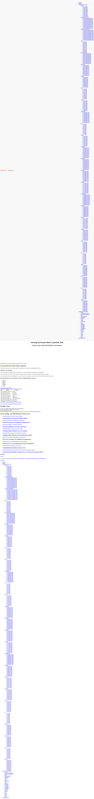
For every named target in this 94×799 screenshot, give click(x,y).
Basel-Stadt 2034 (86, 74)
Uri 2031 (84, 259)
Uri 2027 (84, 255)
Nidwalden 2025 (86, 159)
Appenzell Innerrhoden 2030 (88, 23)
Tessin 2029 (85, 245)
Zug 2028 (8, 751)
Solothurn (82, 205)
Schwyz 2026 (85, 219)
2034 (19, 388)
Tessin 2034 (85, 250)
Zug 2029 (84, 292)
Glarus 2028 (85, 103)
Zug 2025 (8, 748)
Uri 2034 (84, 262)
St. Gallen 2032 (9, 649)
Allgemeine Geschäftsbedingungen (32, 458)
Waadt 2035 (85, 275)
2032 (15, 388)
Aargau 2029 (85, 10)
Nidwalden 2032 (86, 166)
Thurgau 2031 (85, 236)
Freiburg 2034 (9, 545)
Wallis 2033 (85, 285)
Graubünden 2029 (86, 116)
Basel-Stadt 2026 (86, 66)
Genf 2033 (85, 96)
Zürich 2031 (85, 306)
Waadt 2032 (85, 272)
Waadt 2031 (85, 271)
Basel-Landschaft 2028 (87, 56)
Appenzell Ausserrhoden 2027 (88, 32)
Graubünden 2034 (86, 121)
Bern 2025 (85, 41)
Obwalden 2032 (86, 178)
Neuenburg (83, 146)
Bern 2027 (85, 43)
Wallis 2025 (85, 277)
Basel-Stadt (83, 64)
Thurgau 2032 (85, 237)
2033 (17, 388)
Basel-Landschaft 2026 (87, 54)
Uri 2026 (84, 254)
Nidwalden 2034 (86, 168)
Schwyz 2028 (85, 221)
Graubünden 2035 (86, 122)
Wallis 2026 (85, 278)
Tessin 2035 (85, 251)
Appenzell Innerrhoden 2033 (88, 26)
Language (9, 170)
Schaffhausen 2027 (86, 196)
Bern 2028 (85, 44)
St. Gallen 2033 (86, 190)
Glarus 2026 (85, 101)
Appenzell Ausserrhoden (85, 29)
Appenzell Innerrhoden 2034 (88, 27)
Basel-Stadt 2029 (86, 69)
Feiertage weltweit (82, 338)
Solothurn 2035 (85, 216)
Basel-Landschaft (84, 52)
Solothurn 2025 (85, 206)
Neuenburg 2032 (86, 154)
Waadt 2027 (85, 267)
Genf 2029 (85, 92)
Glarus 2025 (85, 100)
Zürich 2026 (85, 301)
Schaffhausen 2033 (86, 202)
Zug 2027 (8, 750)
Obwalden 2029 (86, 175)
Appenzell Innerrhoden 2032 (88, 25)
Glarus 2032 (85, 107)
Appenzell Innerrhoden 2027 (88, 20)
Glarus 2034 (85, 109)
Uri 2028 (84, 256)
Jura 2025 (84, 124)
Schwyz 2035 (85, 228)
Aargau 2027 (85, 8)
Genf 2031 (85, 94)
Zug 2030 (84, 293)
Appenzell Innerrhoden (85, 17)
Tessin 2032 (85, 248)
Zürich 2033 (85, 308)
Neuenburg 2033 (86, 155)
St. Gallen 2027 (86, 185)
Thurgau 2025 (85, 230)
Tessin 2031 (85, 247)
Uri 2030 (84, 258)
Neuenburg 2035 (86, 157)
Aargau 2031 (85, 12)
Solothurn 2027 (85, 208)
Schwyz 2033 (85, 226)
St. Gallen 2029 (9, 646)
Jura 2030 (84, 129)
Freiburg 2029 (85, 81)
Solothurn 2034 (85, 215)
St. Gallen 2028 (86, 186)
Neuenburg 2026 (86, 148)
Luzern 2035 (85, 145)
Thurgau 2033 (9, 697)
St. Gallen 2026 (86, 184)
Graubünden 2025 (86, 112)
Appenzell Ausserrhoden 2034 (88, 38)
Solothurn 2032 (85, 213)
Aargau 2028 (85, 9)
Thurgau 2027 (85, 232)
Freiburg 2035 (9, 546)
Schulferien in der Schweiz (83, 311)
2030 (11, 388)
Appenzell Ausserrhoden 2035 (88, 39)
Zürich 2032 (85, 307)
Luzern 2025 (9, 595)
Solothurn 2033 (85, 214)
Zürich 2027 (85, 302)
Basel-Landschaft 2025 (87, 53)
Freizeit (80, 3)
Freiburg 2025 (85, 77)
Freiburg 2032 (85, 84)
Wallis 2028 (85, 280)
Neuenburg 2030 (86, 152)
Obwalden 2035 (86, 181)
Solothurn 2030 (85, 211)
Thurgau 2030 (85, 235)
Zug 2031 (84, 294)
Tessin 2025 (85, 241)
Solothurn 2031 (85, 212)
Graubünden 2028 (86, 115)
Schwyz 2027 (85, 220)
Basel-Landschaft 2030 (87, 58)
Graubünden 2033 (86, 120)
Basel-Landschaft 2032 (87, 60)
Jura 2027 (84, 126)
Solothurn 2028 (85, 209)
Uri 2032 (84, 260)
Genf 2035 (85, 98)
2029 (9, 388)
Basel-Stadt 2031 (86, 71)
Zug (81, 288)
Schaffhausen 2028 (86, 197)
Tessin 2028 (85, 244)
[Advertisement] (47, 355)
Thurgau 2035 (9, 699)
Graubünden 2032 (86, 119)
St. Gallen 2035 (86, 192)
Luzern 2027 (9, 597)
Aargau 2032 (85, 13)
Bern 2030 (85, 46)
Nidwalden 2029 (86, 163)
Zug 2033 (84, 296)
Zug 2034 (84, 297)
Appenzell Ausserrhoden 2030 (12, 494)
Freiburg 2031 (85, 83)
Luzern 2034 (85, 144)
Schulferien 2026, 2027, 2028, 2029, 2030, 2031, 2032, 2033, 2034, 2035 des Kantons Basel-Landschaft (22, 411)
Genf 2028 (85, 91)
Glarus (82, 99)
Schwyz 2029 (85, 222)
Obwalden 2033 (86, 179)
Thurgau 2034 (9, 698)
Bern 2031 (85, 47)
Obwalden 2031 (86, 177)
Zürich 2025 (85, 300)
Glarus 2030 (85, 105)
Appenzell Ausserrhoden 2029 (12, 493)
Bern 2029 (85, 45)
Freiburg (82, 76)
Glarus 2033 (85, 108)
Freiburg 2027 (85, 79)
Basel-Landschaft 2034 (87, 62)
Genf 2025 (85, 88)
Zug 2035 (84, 298)
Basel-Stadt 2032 (86, 72)
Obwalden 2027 (86, 173)
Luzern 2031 (85, 141)
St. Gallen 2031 (9, 648)
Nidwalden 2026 (86, 160)
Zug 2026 (8, 749)
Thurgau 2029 (85, 234)
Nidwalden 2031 (86, 165)
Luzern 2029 (85, 139)
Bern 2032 (85, 48)
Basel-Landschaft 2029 (87, 57)
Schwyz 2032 (85, 225)
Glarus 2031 (85, 106)
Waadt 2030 (85, 270)
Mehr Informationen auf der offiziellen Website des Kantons (10, 403)
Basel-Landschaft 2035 (87, 63)
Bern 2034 (85, 50)
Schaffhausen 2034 (86, 203)
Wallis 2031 (85, 283)
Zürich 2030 (85, 305)
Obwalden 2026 (86, 172)
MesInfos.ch (2, 454)
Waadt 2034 (85, 274)
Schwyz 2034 (85, 227)
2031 (13, 388)
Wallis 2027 (85, 279)
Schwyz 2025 (85, 218)
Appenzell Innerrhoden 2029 (88, 22)
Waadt (82, 264)
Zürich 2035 (85, 310)
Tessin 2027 (85, 243)
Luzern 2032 (85, 142)
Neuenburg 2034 (86, 156)
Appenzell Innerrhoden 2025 (88, 18)
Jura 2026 (84, 125)
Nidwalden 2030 (86, 164)
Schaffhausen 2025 (86, 194)
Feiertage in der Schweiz (83, 4)
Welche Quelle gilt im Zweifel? (6, 410)
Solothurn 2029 (85, 210)
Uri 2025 (84, 253)
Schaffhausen (83, 193)
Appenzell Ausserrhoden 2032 (12, 496)
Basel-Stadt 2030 (86, 70)
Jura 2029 (84, 128)
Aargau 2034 (85, 15)
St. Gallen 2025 (86, 183)
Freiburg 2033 (9, 544)
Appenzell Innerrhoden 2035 (88, 28)
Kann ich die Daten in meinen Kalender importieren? (10, 409)
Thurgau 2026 (85, 231)
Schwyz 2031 (85, 224)
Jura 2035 (84, 134)
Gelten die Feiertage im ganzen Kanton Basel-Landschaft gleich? (12, 408)
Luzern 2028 (9, 598)
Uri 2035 (84, 263)
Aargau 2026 (85, 7)
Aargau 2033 (85, 14)
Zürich (82, 299)
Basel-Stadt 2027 (86, 67)
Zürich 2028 (85, 303)
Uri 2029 (84, 257)
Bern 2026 (85, 42)
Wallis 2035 (85, 287)
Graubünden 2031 (86, 118)
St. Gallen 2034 (86, 191)
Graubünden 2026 (86, 113)
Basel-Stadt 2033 (86, 73)
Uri (81, 252)
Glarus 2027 (85, 102)
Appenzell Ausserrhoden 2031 (12, 495)
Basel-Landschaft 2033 (87, 61)
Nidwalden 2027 (86, 161)
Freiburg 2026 (85, 78)
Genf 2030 (85, 93)
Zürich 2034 (85, 309)
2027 (5, 388)
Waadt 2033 (85, 273)
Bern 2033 (85, 49)
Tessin (82, 332)
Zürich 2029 (85, 304)
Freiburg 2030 (85, 82)
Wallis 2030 (85, 282)
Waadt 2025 (85, 265)
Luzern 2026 (9, 596)
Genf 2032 (85, 95)
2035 (21, 388)
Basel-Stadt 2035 (86, 75)
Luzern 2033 (85, 143)
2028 (7, 388)
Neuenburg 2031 (86, 153)
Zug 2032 (84, 295)
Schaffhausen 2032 (86, 201)
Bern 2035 (85, 51)
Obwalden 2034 (86, 180)
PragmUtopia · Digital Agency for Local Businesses (16, 458)
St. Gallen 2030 (9, 647)
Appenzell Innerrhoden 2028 (88, 21)
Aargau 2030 (85, 11)
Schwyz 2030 (85, 223)
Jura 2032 (84, 131)
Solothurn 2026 (85, 207)
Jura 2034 (84, 133)
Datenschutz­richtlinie (41, 458)
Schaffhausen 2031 (86, 200)
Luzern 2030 (85, 140)
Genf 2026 (85, 89)
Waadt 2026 (85, 266)
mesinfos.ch (3, 170)
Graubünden (83, 111)
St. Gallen (82, 182)
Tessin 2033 (85, 249)
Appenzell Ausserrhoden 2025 (88, 30)
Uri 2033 (84, 261)
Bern (82, 40)
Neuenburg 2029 (86, 151)
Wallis (82, 276)
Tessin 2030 (85, 246)
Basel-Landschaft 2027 (87, 55)
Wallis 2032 (85, 284)
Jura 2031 (84, 130)
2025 (1, 388)
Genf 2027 (85, 90)
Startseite (80, 2)
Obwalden (83, 170)
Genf (82, 319)
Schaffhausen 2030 (86, 199)
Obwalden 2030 (86, 176)
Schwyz (82, 217)
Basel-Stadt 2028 (86, 68)
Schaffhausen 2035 (86, 204)
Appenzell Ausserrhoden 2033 (88, 37)
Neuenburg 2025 (86, 147)
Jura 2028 (84, 127)
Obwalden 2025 (86, 171)
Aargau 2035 (85, 16)
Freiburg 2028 (85, 80)
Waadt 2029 (85, 269)
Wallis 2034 (85, 286)
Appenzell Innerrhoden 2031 (88, 24)
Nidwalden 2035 (86, 169)
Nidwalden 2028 (86, 162)
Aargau (82, 5)
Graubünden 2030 (86, 117)
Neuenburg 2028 (86, 150)
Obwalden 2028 (86, 174)
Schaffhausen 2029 (86, 198)
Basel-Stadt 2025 (86, 65)
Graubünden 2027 (86, 114)
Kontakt (1, 456)
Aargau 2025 (85, 6)
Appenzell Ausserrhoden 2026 (88, 31)
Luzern (82, 135)
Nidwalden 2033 (86, 167)
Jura (81, 123)
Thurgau (82, 229)
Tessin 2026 (85, 242)
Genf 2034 (85, 97)
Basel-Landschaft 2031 (87, 59)
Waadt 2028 (85, 268)
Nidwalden (83, 158)
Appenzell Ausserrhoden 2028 (88, 33)
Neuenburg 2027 (86, 149)
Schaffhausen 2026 (86, 195)
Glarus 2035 (85, 110)
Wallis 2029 (85, 281)
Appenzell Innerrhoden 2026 (88, 19)
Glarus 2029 (85, 104)
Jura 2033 (84, 132)
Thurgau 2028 (85, 233)
